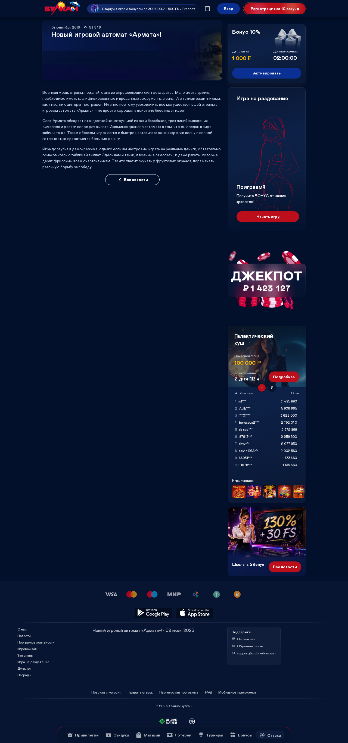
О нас (22, 629)
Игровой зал (27, 649)
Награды (24, 675)
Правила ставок (140, 692)
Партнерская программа (178, 692)
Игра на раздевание (33, 662)
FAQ (208, 692)
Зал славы (25, 655)
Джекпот (24, 668)
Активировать (267, 73)
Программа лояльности (35, 642)
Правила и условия (106, 692)
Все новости (136, 179)
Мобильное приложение (237, 692)
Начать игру (267, 216)
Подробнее (284, 376)
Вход (228, 8)
